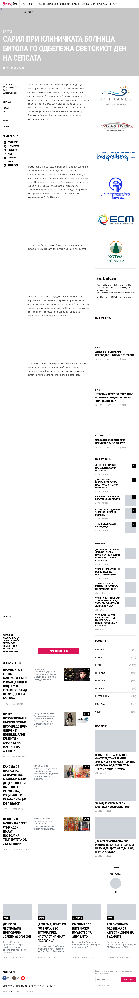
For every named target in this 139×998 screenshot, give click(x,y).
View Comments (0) (59, 309)
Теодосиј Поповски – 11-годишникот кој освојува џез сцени (108, 572)
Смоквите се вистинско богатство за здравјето (110, 441)
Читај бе (6, 108)
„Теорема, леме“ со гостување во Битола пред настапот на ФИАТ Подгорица (114, 398)
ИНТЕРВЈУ (65, 4)
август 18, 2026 (101, 579)
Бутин (75, 4)
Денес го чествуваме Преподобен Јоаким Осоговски (114, 353)
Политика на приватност (30, 986)
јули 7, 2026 (100, 593)
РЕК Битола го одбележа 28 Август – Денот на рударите (107, 512)
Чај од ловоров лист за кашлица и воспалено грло (112, 805)
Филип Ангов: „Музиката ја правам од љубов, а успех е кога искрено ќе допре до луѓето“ (107, 602)
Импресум (8, 986)
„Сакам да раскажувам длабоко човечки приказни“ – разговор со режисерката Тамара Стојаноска (108, 555)
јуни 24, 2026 (100, 610)
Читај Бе (11, 991)
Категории (28, 4)
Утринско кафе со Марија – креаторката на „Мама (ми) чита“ (106, 586)
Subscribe (129, 979)
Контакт (50, 986)
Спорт (98, 712)
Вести (41, 4)
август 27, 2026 (101, 564)
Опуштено (52, 4)
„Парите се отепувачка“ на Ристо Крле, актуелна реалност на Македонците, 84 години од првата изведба (114, 846)
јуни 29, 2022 (100, 773)
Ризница (102, 4)
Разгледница (88, 4)
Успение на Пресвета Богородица (105, 525)
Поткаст (113, 4)
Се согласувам (104, 986)
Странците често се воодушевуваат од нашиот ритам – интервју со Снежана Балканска (106, 620)
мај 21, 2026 (100, 630)
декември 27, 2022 (103, 856)
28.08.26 (98, 359)
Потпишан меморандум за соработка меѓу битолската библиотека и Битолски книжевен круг (11, 301)
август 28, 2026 (101, 474)
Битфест (99, 650)
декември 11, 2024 (103, 811)
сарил (6, 126)
